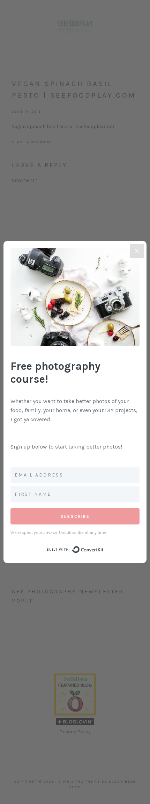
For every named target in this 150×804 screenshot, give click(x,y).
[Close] (137, 251)
